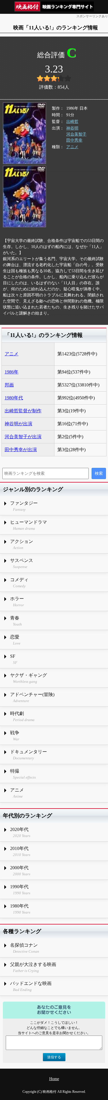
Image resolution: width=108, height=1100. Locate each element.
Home (54, 1079)
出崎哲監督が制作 (23, 410)
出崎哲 (72, 121)
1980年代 (14, 397)
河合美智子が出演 (23, 436)
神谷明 (72, 128)
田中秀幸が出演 (21, 449)
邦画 (9, 384)
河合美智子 (76, 134)
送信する (54, 1057)
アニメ (72, 147)
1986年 (11, 371)
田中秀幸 (74, 140)
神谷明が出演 (18, 423)
